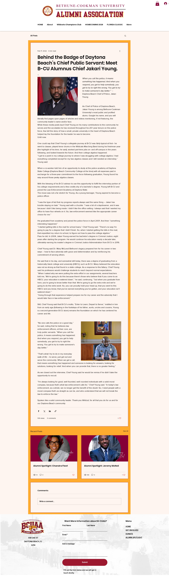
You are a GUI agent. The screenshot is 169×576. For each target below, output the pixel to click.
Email (64, 535)
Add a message (68, 544)
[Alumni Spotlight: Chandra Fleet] (54, 448)
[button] (157, 3)
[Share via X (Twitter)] (44, 411)
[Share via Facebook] (38, 411)
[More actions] (119, 51)
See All (125, 431)
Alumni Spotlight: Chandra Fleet (50, 465)
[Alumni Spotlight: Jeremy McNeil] (104, 448)
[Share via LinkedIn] (50, 411)
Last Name (91, 525)
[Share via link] (55, 411)
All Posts (33, 36)
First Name (66, 525)
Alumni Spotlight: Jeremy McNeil (101, 465)
